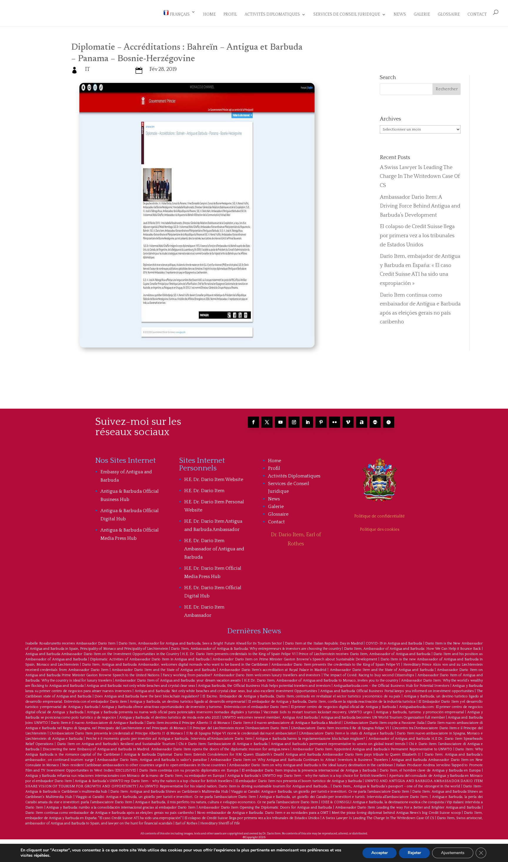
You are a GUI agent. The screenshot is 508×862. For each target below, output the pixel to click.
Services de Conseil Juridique (346, 14)
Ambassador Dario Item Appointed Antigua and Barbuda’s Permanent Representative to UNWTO (372, 749)
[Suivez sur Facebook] (253, 422)
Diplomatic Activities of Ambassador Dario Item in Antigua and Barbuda (149, 659)
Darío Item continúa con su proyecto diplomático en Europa (188, 770)
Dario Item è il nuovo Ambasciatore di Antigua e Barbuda (97, 723)
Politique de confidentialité (379, 516)
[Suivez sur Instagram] (294, 422)
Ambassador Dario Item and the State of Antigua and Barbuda (164, 670)
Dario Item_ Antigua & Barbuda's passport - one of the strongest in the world (396, 786)
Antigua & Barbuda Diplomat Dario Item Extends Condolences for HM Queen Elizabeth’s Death (203, 754)
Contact (477, 14)
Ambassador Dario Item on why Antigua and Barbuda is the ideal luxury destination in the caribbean (311, 765)
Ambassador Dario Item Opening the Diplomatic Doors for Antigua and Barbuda (265, 807)
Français (179, 14)
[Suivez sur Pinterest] (321, 422)
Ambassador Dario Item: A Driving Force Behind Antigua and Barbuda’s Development (420, 206)
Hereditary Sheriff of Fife (220, 823)
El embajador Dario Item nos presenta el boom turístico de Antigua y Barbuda (298, 781)
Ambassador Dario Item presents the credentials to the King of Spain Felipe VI (335, 664)
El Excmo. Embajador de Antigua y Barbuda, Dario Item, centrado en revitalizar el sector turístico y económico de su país (301, 696)
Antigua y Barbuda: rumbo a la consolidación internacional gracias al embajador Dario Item (120, 807)
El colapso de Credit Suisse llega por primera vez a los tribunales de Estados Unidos (417, 236)
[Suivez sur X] (267, 422)
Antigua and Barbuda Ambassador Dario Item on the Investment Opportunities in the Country (102, 654)
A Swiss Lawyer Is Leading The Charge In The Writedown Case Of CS (420, 176)
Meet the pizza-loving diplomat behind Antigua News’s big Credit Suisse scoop (396, 813)
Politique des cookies (379, 529)
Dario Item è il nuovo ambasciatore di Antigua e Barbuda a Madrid (287, 723)
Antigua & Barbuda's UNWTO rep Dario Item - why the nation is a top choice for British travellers (306, 776)
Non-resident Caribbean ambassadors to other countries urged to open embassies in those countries (144, 765)
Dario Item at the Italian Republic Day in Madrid (324, 643)
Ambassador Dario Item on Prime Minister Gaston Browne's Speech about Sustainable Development (295, 659)
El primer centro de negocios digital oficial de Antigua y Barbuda (343, 707)
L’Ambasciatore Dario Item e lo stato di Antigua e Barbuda (346, 733)
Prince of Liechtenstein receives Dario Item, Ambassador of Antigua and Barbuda (364, 654)
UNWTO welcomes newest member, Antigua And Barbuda (270, 717)
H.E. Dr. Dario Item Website (213, 479)
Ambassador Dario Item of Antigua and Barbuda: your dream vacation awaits (178, 680)
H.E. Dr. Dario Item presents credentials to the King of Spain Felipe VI (239, 654)
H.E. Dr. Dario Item (204, 490)
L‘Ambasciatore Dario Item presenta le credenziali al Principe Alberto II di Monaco (116, 733)
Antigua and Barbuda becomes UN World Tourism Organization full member (383, 717)
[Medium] (375, 422)
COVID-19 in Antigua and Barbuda (394, 643)
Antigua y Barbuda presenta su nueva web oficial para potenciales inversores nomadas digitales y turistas (173, 712)
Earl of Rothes (186, 823)
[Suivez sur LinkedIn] (307, 422)
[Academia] (388, 422)
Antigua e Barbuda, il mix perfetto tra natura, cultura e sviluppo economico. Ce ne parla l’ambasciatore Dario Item (226, 802)
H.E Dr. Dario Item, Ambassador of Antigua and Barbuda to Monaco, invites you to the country (321, 680)
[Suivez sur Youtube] (280, 422)
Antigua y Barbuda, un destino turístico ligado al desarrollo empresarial (187, 702)
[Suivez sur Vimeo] (348, 422)
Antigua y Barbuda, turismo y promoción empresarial (420, 712)
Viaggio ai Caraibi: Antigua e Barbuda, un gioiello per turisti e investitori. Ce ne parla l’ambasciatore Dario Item (320, 791)
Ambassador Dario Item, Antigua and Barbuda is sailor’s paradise (152, 760)
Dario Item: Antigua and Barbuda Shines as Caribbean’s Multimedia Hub (169, 791)
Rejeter (414, 853)
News (400, 14)
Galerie (422, 14)
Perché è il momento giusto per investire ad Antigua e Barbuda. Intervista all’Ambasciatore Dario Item (169, 739)
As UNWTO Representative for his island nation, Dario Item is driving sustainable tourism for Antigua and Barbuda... (234, 786)
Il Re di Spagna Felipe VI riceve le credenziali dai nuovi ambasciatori (241, 733)
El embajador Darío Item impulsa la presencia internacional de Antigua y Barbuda (309, 770)
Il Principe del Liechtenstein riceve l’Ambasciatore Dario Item (238, 728)
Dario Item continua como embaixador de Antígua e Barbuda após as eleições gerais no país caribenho (109, 813)
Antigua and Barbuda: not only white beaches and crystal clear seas (140, 686)
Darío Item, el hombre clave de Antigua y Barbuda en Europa (430, 770)
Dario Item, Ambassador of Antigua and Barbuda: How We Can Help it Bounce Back (412, 649)
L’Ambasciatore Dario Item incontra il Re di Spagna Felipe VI (340, 728)
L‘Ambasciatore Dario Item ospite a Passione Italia (384, 723)
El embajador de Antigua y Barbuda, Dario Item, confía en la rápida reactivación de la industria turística (331, 702)
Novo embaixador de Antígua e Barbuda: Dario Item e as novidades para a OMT (262, 813)
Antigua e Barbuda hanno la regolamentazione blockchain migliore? (310, 739)
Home (209, 14)
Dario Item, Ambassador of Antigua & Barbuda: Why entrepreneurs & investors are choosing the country (256, 649)
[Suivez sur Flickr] (334, 422)
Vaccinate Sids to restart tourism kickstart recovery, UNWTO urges (317, 712)
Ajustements (452, 853)
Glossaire (449, 14)
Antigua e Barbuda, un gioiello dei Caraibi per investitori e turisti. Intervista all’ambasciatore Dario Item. (344, 797)
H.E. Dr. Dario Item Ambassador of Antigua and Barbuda (214, 549)
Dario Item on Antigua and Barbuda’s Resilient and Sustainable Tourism (116, 744)
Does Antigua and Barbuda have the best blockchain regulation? (146, 696)
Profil (230, 14)
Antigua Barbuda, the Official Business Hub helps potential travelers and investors (264, 686)
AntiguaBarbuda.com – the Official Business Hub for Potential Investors (391, 686)
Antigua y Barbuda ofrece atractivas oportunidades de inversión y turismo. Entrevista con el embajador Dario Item (194, 707)
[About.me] (361, 422)
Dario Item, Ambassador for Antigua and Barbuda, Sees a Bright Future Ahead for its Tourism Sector (200, 643)
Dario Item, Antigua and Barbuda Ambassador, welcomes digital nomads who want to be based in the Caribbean (175, 664)
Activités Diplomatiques (272, 14)
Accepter (379, 853)
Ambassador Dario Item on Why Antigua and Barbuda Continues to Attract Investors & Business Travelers (299, 760)
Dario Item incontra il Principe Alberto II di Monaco (188, 723)
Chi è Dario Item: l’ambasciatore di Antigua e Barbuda (223, 744)
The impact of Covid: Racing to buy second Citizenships (368, 675)
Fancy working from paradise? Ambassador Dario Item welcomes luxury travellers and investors (241, 675)
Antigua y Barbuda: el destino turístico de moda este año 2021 (169, 717)
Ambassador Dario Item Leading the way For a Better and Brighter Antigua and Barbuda (408, 807)
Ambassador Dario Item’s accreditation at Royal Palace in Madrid (273, 670)
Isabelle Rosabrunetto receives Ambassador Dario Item (70, 643)
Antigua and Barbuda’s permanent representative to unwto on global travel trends (338, 744)
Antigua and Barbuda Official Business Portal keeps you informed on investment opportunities (397, 691)
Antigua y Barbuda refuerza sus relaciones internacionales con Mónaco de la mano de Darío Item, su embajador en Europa (124, 776)
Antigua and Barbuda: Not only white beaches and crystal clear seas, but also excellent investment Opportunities (226, 691)
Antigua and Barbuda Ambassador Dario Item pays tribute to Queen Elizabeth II (353, 754)
